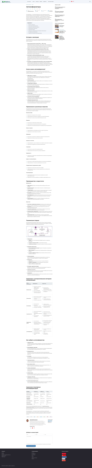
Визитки (41, 1)
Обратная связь (4, 455)
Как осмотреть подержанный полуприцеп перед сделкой (59, 12)
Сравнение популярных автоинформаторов (35, 33)
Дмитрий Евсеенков (33, 419)
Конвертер (44, 1)
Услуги (34, 1)
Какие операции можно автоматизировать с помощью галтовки (59, 20)
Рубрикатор (3, 456)
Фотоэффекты (34, 453)
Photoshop (29, 1)
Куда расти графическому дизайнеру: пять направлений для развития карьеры (62, 38)
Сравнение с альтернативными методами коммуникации (37, 30)
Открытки (37, 1)
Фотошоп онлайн (50, 1)
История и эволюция (31, 24)
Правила (3, 453)
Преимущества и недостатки (32, 28)
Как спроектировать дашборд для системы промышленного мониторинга (60, 8)
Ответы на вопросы (34, 457)
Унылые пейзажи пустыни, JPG (61, 26)
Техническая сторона (31, 29)
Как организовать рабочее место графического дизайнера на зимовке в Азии (60, 16)
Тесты (32, 455)
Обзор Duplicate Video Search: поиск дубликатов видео (62, 32)
